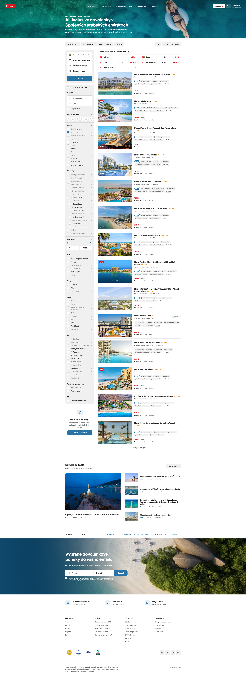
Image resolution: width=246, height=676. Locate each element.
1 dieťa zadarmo (77, 204)
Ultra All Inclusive (76, 129)
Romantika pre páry (77, 178)
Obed (72, 152)
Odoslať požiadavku (80, 433)
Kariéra (67, 628)
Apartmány (74, 285)
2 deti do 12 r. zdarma (142, 111)
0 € (70, 248)
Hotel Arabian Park (142, 316)
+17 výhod (168, 245)
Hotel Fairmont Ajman (143, 369)
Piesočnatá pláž (76, 358)
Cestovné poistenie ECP (103, 622)
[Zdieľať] (158, 44)
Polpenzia (74, 145)
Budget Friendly (76, 184)
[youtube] (178, 652)
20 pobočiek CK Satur (81, 601)
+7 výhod (157, 325)
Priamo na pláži (156, 84)
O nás (67, 622)
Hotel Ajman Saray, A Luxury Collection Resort (154, 423)
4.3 (138, 215)
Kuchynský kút (75, 291)
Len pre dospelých (77, 181)
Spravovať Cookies (175, 667)
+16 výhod (168, 111)
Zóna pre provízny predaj (163, 622)
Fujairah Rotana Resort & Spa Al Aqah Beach (153, 396)
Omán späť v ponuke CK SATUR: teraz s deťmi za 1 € (160, 476)
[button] (79, 55)
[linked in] (167, 652)
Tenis (72, 323)
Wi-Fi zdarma (75, 352)
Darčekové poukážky (101, 625)
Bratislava (144, 534)
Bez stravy (74, 158)
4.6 (138, 161)
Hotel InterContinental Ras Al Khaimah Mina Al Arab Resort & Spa (156, 290)
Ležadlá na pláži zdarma (143, 84)
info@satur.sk (157, 601)
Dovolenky (105, 6)
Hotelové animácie (78, 217)
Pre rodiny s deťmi (76, 197)
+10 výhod (163, 218)
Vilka (72, 288)
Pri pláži (139, 325)
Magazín (68, 632)
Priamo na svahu (76, 265)
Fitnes (73, 304)
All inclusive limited (77, 165)
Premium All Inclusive (78, 136)
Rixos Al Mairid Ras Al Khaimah (147, 181)
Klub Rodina (75, 375)
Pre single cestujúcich (78, 175)
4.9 (138, 376)
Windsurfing (75, 329)
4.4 (138, 108)
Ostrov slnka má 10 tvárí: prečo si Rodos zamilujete (160, 489)
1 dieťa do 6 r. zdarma (142, 245)
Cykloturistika (75, 301)
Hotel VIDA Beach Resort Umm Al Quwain (152, 74)
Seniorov (74, 230)
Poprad (174, 534)
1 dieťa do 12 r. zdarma (142, 435)
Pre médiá (158, 628)
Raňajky (73, 149)
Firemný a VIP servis (101, 632)
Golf (72, 313)
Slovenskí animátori (78, 191)
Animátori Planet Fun (77, 188)
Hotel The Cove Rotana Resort (147, 235)
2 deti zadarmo (77, 207)
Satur (154, 6)
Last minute (74, 44)
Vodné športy (75, 326)
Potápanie (74, 316)
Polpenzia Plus (75, 162)
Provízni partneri (160, 625)
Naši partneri (159, 632)
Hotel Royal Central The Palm (147, 342)
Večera (73, 155)
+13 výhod (161, 301)
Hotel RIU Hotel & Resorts (145, 155)
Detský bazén (76, 224)
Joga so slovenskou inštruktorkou (77, 308)
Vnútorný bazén (76, 391)
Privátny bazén (75, 339)
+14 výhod (165, 164)
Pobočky (68, 625)
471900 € (85, 248)
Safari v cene (75, 342)
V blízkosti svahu (76, 268)
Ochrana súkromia (131, 625)
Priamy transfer (76, 362)
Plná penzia (74, 142)
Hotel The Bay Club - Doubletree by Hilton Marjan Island (155, 263)
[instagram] (173, 652)
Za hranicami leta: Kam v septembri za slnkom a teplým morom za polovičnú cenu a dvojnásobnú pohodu (159, 502)
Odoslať (121, 573)
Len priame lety (76, 109)
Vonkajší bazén (75, 368)
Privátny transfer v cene (78, 349)
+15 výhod (168, 274)
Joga (72, 319)
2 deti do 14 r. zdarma (142, 140)
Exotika (108, 44)
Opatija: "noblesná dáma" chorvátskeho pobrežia (92, 514)
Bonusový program (131, 628)
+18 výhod (168, 191)
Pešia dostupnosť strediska (79, 259)
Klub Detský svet (76, 372)
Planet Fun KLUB (77, 194)
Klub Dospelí (75, 378)
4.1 (137, 298)
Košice (159, 534)
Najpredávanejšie (172, 44)
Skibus (73, 275)
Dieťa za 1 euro (76, 201)
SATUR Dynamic (130, 635)
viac (130, 32)
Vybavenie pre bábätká (79, 220)
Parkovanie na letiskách (102, 628)
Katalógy (128, 638)
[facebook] (162, 652)
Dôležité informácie (131, 622)
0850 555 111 (117, 601)
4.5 (138, 432)
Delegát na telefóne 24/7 (172, 322)
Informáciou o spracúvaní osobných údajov (79, 581)
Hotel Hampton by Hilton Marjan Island (151, 208)
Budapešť (127, 534)
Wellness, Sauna (76, 388)
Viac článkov (173, 466)
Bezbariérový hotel (77, 355)
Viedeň (111, 534)
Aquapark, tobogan (78, 210)
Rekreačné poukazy (131, 632)
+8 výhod (165, 84)
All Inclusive (75, 132)
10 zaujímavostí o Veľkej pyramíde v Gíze (155, 515)
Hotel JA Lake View (142, 101)
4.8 (138, 242)
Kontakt (67, 635)
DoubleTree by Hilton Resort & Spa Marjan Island (155, 128)
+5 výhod (165, 379)
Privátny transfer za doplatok (80, 345)
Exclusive (119, 44)
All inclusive (169, 349)
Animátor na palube (78, 214)
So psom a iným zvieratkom (79, 233)
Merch (127, 641)
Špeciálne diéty (76, 365)
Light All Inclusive (76, 139)
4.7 (138, 81)
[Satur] (10, 6)
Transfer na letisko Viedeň (103, 635)
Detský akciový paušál (79, 227)
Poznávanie (90, 44)
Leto (100, 44)
